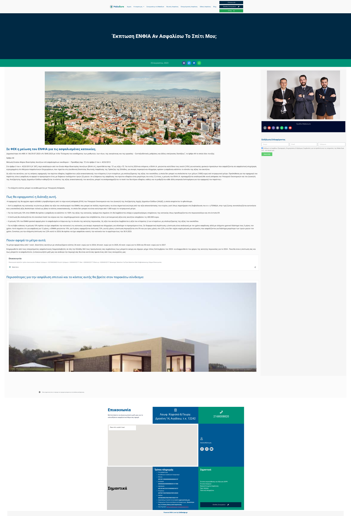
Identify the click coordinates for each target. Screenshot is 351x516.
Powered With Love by (175, 512)
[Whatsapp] (281, 127)
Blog (214, 7)
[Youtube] (290, 127)
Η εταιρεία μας (138, 7)
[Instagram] (207, 449)
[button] (184, 63)
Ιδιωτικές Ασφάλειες (172, 7)
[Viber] (273, 127)
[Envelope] (269, 127)
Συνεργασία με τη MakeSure (155, 7)
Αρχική (129, 7)
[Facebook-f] (202, 449)
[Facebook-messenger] (277, 127)
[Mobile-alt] (265, 127)
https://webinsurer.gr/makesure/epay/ (178, 507)
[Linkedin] (286, 127)
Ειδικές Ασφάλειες (205, 7)
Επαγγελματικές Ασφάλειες (189, 7)
